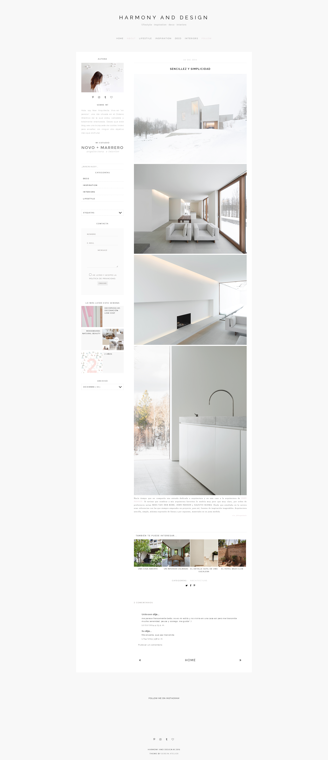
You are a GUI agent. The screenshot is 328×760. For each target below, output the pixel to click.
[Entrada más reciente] (140, 660)
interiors (89, 192)
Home (120, 38)
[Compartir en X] (187, 586)
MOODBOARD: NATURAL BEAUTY (91, 332)
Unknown (147, 614)
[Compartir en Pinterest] (195, 586)
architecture (199, 580)
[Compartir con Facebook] (191, 586)
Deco (178, 38)
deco (86, 179)
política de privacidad (102, 278)
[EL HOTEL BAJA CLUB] (232, 553)
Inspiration (163, 38)
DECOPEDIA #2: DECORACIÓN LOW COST (112, 310)
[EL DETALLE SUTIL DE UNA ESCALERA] (204, 553)
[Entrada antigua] (241, 660)
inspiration (90, 185)
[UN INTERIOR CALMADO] (176, 553)
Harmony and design (164, 17)
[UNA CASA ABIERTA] (148, 553)
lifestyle (89, 199)
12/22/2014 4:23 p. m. (153, 625)
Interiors (191, 38)
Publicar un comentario (150, 645)
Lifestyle (145, 38)
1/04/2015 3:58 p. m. (152, 639)
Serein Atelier (170, 754)
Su (143, 631)
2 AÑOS (108, 354)
